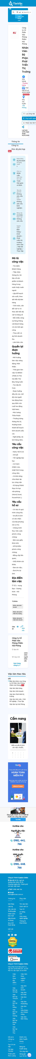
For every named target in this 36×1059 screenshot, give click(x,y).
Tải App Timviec (10, 1050)
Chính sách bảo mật (11, 915)
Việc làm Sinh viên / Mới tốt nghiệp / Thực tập (18, 700)
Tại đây (18, 819)
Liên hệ (10, 906)
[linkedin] (12, 935)
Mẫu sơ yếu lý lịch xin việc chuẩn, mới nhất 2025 (18, 747)
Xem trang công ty (17, 664)
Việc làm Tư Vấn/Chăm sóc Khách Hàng (24, 1010)
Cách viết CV (24, 906)
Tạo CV (22, 909)
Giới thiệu (11, 904)
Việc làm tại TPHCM (15, 996)
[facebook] (9, 935)
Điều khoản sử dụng (12, 919)
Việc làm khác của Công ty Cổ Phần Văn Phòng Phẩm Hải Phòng (18, 683)
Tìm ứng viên (24, 1051)
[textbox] (20, 12)
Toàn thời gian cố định (20, 183)
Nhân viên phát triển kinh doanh (17, 619)
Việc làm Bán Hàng (24, 1018)
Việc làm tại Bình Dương (15, 1013)
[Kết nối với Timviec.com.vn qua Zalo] (29, 1055)
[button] (13, 753)
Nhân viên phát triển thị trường (17, 612)
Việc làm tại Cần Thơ (15, 1030)
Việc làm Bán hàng (16, 688)
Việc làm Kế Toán (23, 993)
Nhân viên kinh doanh (17, 606)
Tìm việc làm (24, 904)
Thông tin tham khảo (23, 922)
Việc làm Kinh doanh (16, 691)
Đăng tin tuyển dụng (23, 1048)
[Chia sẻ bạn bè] (23, 127)
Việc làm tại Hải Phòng (17, 704)
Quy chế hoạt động (11, 924)
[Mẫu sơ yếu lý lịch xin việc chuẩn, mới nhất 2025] (18, 733)
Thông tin (16, 141)
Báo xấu (23, 629)
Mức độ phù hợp (16, 150)
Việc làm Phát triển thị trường (17, 695)
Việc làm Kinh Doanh (23, 988)
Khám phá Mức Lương (12, 1055)
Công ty (15, 145)
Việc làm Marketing (24, 1003)
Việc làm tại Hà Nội (15, 990)
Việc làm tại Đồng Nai (15, 1021)
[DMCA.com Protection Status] (12, 942)
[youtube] (16, 935)
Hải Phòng (24, 107)
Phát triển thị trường (19, 240)
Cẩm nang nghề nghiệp (24, 917)
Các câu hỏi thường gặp (12, 910)
